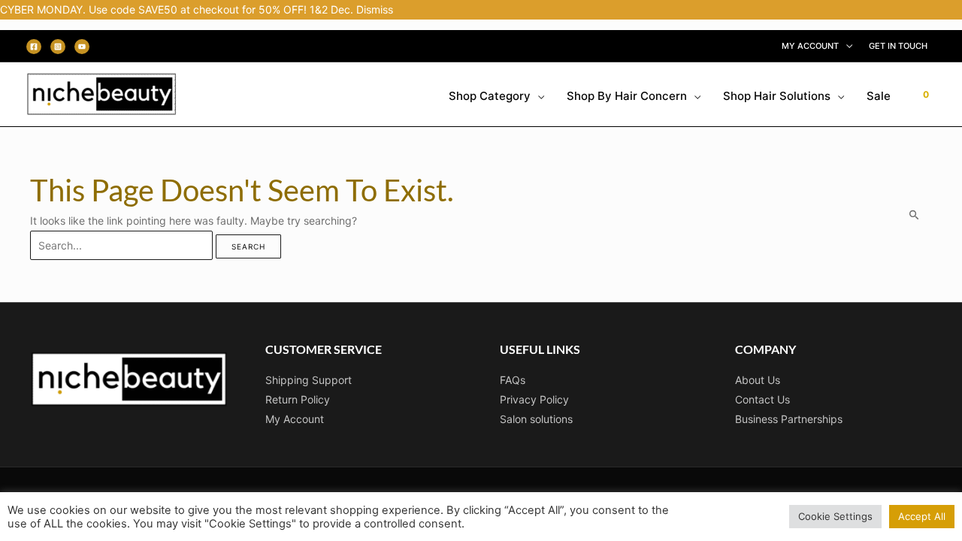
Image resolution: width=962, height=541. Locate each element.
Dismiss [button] (374, 9)
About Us (757, 379)
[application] (845, 46)
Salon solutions (536, 419)
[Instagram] (57, 46)
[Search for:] (123, 245)
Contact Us (762, 399)
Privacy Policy (534, 399)
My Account (294, 419)
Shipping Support (308, 379)
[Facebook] (33, 46)
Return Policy (297, 399)
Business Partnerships (789, 419)
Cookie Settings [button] (835, 516)
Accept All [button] (921, 516)
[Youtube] (81, 46)
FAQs (512, 379)
